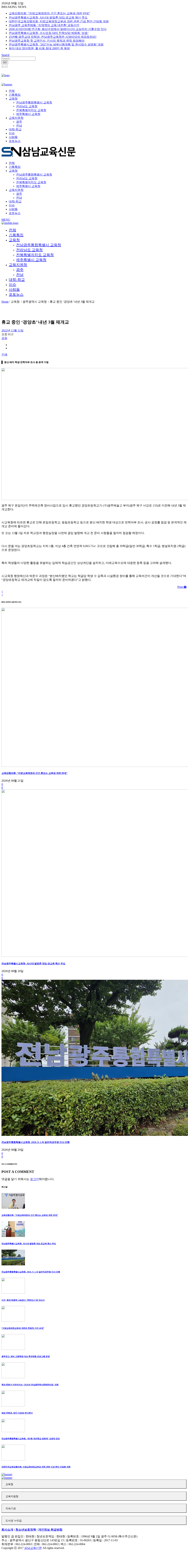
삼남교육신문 (33, 1548)
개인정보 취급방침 (50, 1529)
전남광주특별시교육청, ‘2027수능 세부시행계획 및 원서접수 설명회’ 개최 (56, 44)
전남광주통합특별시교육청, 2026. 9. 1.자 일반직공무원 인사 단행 (35, 1142)
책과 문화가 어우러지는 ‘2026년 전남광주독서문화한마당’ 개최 (30, 1385)
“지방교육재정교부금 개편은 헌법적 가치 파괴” (22, 1328)
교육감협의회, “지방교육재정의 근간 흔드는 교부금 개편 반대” (49, 13)
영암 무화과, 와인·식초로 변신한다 (17, 1413)
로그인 (4, 66)
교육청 (9, 1484)
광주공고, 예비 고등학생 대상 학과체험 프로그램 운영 (25, 1356)
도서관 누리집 (14, 1520)
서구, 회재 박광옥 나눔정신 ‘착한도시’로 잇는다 (23, 1300)
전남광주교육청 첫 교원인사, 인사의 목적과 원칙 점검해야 (46, 40)
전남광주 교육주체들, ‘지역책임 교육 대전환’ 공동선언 (44, 25)
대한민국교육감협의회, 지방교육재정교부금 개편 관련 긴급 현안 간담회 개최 (59, 21)
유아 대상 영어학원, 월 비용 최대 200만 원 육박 (39, 48)
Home (5, 301)
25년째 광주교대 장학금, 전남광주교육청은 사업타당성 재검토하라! (52, 36)
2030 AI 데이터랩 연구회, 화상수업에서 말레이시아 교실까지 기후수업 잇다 (57, 29)
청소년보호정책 (25, 1529)
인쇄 (4, 354)
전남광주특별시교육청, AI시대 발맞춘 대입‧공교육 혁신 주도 (48, 17)
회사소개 (7, 1529)
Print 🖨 (182, 586)
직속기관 (11, 1508)
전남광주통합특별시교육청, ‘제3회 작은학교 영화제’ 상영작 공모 (30, 1438)
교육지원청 (12, 1496)
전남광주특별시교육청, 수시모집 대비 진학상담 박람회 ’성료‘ (48, 32)
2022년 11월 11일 (12, 330)
